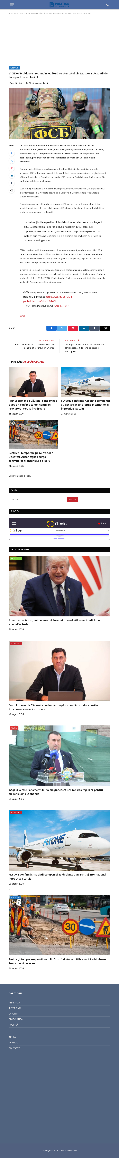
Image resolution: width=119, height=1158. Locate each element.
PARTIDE (13, 1042)
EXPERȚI (13, 1013)
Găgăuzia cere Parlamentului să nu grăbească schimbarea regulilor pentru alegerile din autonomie (56, 792)
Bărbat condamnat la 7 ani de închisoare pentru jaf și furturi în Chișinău (34, 346)
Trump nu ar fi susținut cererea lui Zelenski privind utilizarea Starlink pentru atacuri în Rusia (57, 623)
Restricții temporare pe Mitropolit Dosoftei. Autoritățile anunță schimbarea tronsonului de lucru (31, 457)
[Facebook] (12, 153)
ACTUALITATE (15, 643)
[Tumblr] (12, 183)
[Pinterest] (12, 168)
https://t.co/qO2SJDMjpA (59, 296)
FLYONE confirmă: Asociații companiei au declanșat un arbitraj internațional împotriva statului (85, 405)
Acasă (11, 13)
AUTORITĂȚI (14, 68)
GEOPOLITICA (15, 558)
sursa (22, 316)
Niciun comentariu (38, 83)
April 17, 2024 (62, 305)
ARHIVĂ (13, 1037)
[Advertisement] (59, 39)
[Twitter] (12, 161)
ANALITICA (14, 1002)
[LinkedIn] (12, 175)
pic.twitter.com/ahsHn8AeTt (39, 301)
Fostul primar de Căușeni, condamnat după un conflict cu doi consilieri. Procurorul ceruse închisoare (33, 405)
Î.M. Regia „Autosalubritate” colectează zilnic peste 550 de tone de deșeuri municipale (84, 348)
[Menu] (12, 4)
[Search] (107, 4)
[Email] (12, 190)
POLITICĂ (14, 728)
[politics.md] (59, 4)
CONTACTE (14, 1048)
